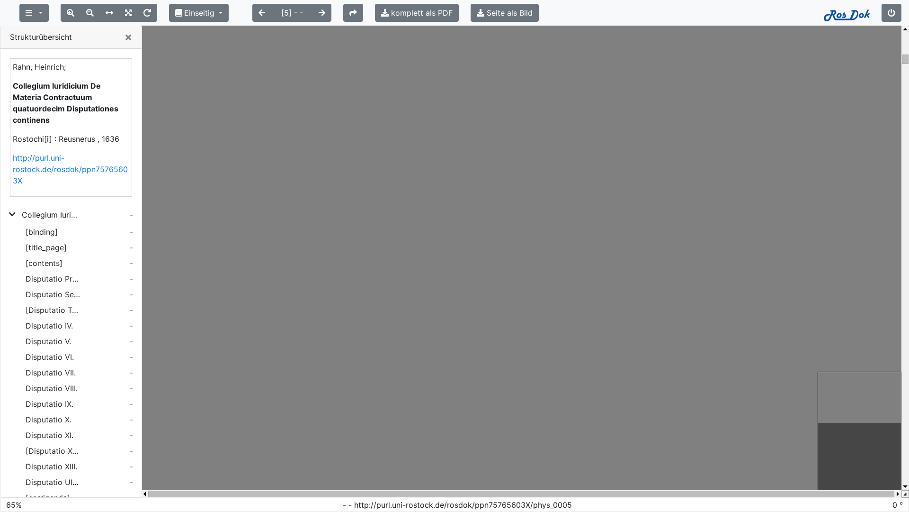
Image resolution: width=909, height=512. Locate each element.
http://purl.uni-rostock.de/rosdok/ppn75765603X (70, 169)
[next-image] (321, 13)
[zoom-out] (90, 13)
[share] (353, 13)
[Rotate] (147, 13)
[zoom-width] (109, 13)
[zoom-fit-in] (128, 13)
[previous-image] (261, 13)
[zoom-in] (70, 13)
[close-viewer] (891, 13)
